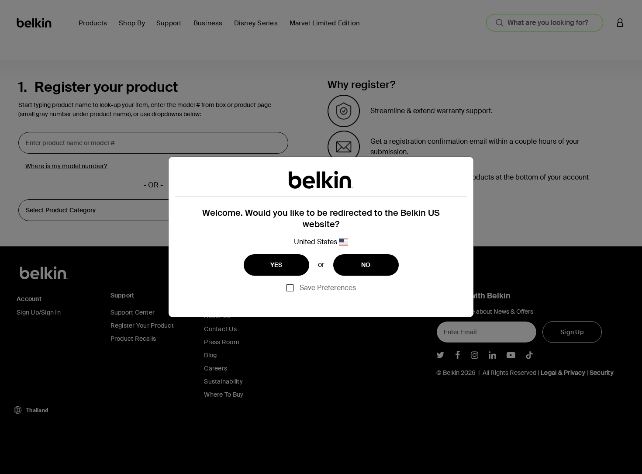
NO (366, 265)
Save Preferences (328, 287)
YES (276, 265)
